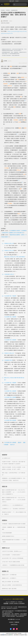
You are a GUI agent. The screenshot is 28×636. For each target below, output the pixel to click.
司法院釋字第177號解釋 (10, 296)
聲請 (20, 128)
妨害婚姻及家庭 (14, 10)
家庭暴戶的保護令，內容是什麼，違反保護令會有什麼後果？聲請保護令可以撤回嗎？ (13, 462)
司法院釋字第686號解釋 (10, 420)
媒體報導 (17, 622)
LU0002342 (7, 21)
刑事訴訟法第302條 (9, 250)
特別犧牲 (10, 203)
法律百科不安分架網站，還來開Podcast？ (12, 551)
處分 (7, 83)
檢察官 (22, 77)
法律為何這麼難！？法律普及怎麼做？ (11, 555)
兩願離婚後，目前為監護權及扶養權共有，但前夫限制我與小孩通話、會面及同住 (13, 479)
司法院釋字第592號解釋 (10, 397)
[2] (12, 85)
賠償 (20, 113)
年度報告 (11, 622)
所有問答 (3, 10)
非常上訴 (19, 170)
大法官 (19, 122)
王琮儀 (7, 61)
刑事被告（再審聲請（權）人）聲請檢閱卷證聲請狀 (13, 528)
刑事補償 (15, 120)
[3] (24, 100)
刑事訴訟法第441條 (9, 353)
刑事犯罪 (8, 10)
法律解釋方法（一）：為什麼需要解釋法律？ (13, 505)
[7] (22, 182)
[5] (21, 169)
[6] (18, 180)
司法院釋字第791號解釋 (10, 442)
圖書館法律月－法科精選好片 (9, 578)
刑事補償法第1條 (8, 360)
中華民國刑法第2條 (9, 274)
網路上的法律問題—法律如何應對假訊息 (12, 585)
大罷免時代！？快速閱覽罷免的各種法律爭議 (13, 565)
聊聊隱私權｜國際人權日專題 (9, 588)
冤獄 (24, 120)
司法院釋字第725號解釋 (10, 340)
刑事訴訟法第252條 (9, 243)
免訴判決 (10, 86)
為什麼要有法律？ (6, 458)
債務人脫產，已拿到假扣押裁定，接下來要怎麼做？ (13, 474)
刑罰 (18, 79)
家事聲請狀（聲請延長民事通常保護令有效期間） (14, 524)
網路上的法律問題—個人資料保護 (10, 581)
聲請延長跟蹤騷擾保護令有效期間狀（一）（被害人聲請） (14, 541)
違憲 (24, 442)
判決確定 (6, 168)
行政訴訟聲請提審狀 (7, 533)
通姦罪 (19, 442)
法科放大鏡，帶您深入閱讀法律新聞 (11, 561)
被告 (18, 73)
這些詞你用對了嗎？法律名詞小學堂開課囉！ (13, 558)
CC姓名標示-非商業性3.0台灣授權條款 (17, 603)
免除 (14, 107)
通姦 (11, 66)
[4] (16, 134)
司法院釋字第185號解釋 (10, 317)
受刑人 (19, 213)
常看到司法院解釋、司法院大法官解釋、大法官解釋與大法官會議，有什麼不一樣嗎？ (13, 468)
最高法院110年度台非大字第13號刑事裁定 (14, 257)
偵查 (9, 73)
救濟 (25, 128)
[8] (6, 219)
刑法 (21, 96)
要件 (21, 189)
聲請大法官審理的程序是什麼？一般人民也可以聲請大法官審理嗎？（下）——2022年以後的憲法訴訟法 (13, 500)
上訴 (24, 174)
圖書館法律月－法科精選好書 (9, 574)
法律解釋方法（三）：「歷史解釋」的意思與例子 (13, 508)
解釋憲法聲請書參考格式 (8, 536)
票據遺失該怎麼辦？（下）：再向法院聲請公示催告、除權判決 (14, 513)
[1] (8, 83)
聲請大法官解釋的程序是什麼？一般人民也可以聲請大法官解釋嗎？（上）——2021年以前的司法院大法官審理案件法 (13, 492)
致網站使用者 (14, 624)
